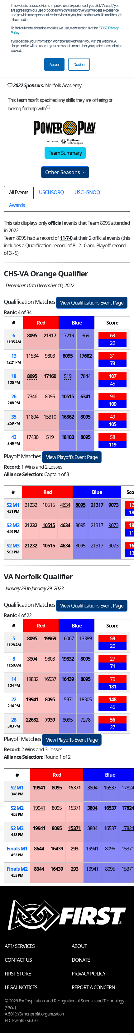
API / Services (20, 946)
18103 (67, 437)
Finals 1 (17, 848)
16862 (67, 416)
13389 (85, 638)
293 (74, 848)
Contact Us (18, 959)
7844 (85, 376)
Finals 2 (17, 868)
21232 (31, 504)
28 (13, 719)
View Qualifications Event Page (91, 302)
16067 (67, 638)
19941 (32, 699)
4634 (65, 504)
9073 (113, 504)
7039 (50, 719)
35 (13, 416)
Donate (81, 959)
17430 (32, 437)
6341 (85, 396)
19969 (50, 638)
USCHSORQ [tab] (51, 192)
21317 (50, 335)
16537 (50, 679)
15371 (67, 699)
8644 (39, 848)
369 (85, 335)
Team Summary (65, 152)
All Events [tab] (18, 192)
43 (13, 437)
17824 (128, 787)
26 (13, 396)
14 (13, 679)
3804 (32, 658)
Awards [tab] (17, 205)
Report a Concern (93, 987)
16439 (67, 679)
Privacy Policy (88, 973)
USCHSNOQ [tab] (87, 192)
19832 (67, 658)
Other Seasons (63, 172)
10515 (67, 396)
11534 (32, 355)
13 (13, 355)
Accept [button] (54, 64)
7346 (32, 396)
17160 (50, 376)
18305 (85, 699)
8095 (32, 335)
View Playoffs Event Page (72, 457)
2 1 (13, 504)
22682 (32, 719)
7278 (85, 719)
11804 (32, 416)
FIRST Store (18, 973)
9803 (50, 355)
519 (67, 376)
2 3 (13, 545)
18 (13, 376)
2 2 (13, 525)
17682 (85, 355)
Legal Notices (21, 987)
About (79, 946)
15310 (50, 416)
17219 (67, 335)
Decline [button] (79, 64)
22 (13, 699)
